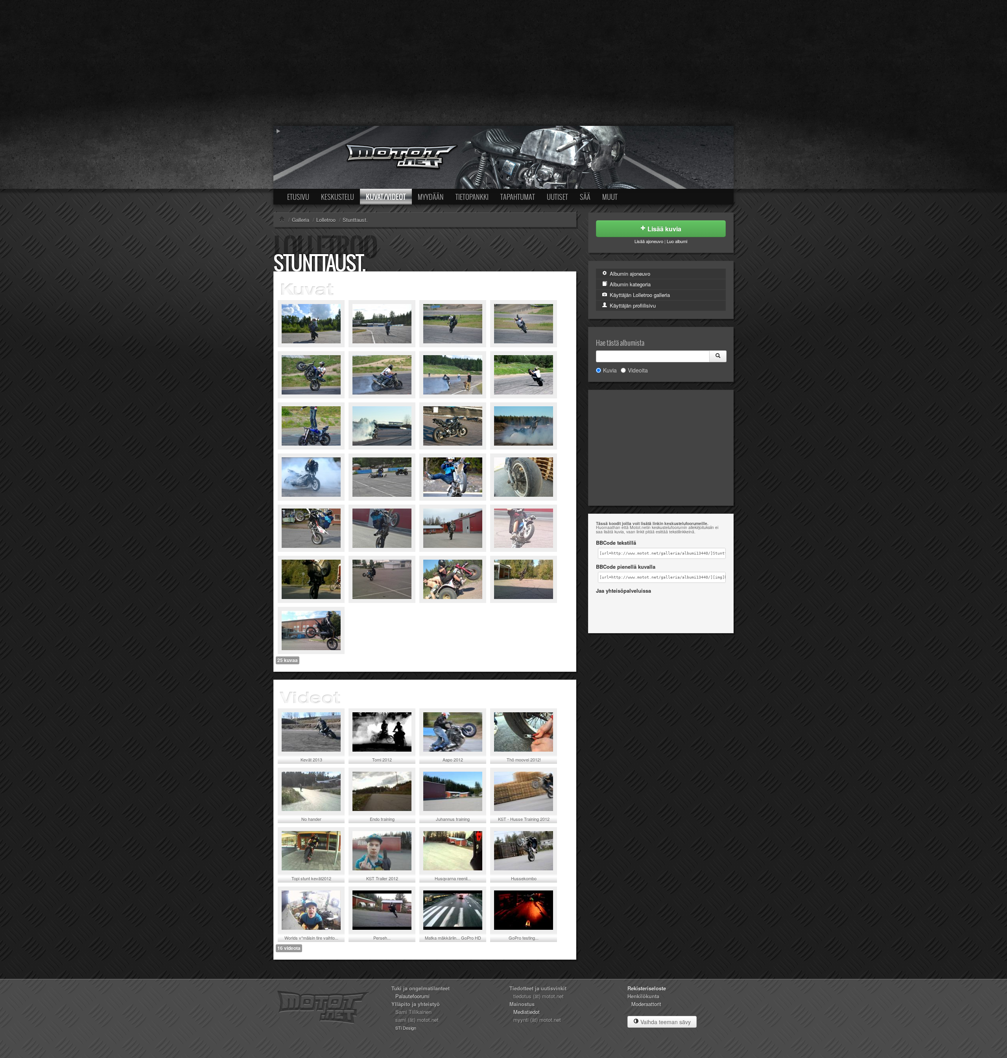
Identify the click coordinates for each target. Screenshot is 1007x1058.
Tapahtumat (517, 196)
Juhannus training (453, 819)
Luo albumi (677, 241)
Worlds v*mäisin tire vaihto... (311, 938)
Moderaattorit (646, 1004)
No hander (311, 819)
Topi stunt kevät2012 (311, 878)
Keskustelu (337, 196)
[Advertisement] (503, 63)
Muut (610, 196)
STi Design (405, 1028)
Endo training (382, 819)
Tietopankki (472, 196)
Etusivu (298, 196)
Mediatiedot (526, 1012)
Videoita (638, 370)
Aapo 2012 (453, 759)
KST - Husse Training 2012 (524, 819)
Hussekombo (524, 878)
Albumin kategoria (629, 284)
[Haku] (718, 356)
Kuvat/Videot (386, 197)
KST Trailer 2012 (382, 878)
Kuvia (610, 370)
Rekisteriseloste (646, 988)
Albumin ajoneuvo (629, 273)
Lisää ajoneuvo (648, 241)
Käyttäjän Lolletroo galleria (639, 295)
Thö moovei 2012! (524, 759)
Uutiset (557, 196)
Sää (585, 196)
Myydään (431, 196)
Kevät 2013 (311, 759)
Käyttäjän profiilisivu (632, 305)
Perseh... (382, 938)
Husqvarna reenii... (453, 878)
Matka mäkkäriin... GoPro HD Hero (453, 941)
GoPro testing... (524, 938)
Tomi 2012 (382, 759)
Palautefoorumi (412, 996)
